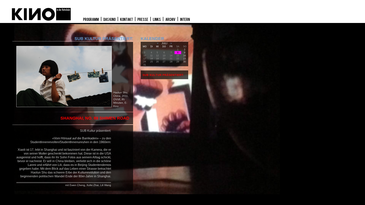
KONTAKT (126, 19)
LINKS (157, 19)
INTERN (185, 19)
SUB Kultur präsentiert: (163, 74)
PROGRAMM (91, 19)
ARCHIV (171, 19)
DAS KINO (110, 19)
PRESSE (143, 19)
